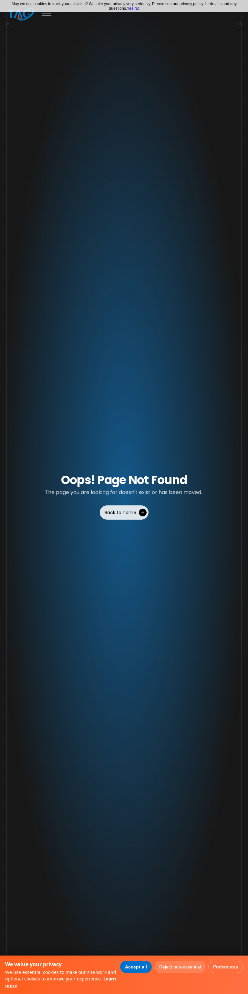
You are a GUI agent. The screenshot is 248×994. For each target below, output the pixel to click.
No (137, 8)
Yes (130, 8)
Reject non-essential (180, 966)
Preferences (225, 966)
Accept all (136, 966)
